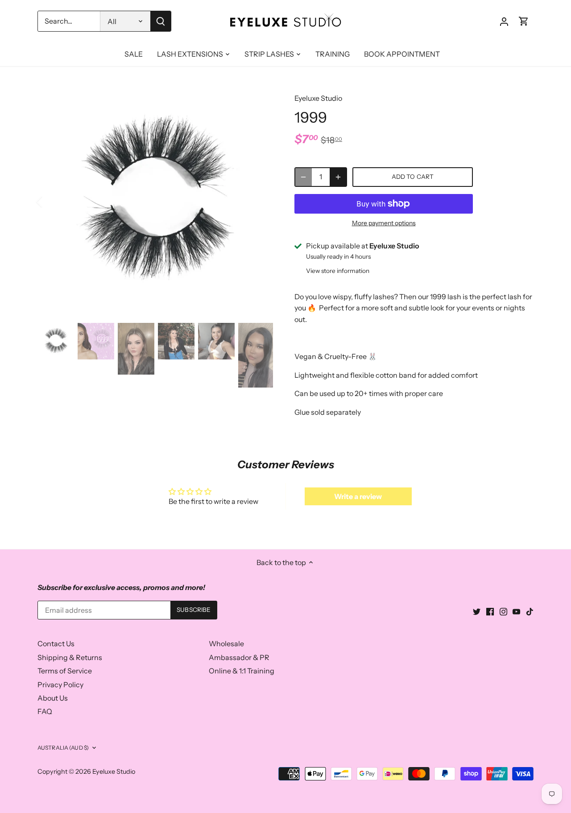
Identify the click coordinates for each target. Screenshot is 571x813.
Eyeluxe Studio (318, 98)
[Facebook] (490, 610)
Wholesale (226, 643)
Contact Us (55, 643)
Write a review (358, 496)
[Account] (504, 21)
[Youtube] (516, 610)
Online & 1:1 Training (241, 670)
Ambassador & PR (239, 657)
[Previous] (51, 201)
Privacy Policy (60, 684)
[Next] (259, 201)
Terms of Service (64, 670)
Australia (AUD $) (63, 747)
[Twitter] (476, 610)
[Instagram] (503, 610)
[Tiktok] (530, 610)
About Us (52, 697)
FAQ (44, 711)
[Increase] (338, 177)
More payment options (384, 223)
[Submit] (160, 21)
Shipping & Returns (69, 657)
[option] (155, 201)
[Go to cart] (523, 21)
